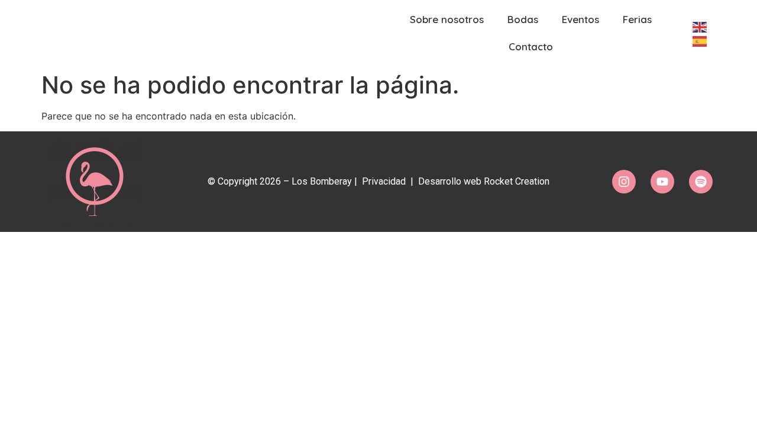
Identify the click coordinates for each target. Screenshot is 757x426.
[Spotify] (701, 181)
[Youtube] (662, 181)
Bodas (522, 19)
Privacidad (384, 181)
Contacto (531, 46)
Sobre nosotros (447, 19)
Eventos (580, 19)
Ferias (637, 19)
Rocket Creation (516, 181)
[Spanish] (699, 40)
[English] (699, 26)
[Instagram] (624, 181)
